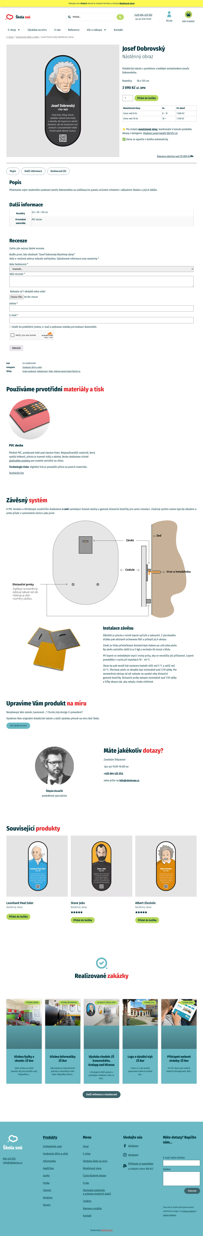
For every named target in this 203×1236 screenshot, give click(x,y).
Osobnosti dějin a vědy (27, 37)
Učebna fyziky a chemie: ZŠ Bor (24, 1059)
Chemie (47, 1190)
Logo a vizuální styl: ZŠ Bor (140, 1059)
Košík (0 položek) (188, 21)
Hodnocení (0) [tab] (58, 171)
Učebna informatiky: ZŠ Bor (63, 1059)
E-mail (13, 315)
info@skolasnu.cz (129, 780)
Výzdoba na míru (37, 30)
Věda (51, 371)
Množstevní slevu (126, 3)
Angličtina (48, 1168)
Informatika (49, 1161)
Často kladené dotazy (94, 1175)
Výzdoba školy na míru (95, 1161)
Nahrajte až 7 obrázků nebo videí (27, 291)
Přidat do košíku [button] (18, 916)
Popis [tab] (13, 171)
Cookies (87, 1201)
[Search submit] (120, 17)
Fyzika (46, 1183)
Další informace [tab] (33, 171)
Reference (73, 30)
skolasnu (133, 1145)
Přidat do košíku (146, 98)
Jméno (13, 303)
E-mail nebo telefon (174, 1157)
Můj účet (169, 21)
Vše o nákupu (94, 30)
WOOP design (107, 1230)
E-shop (12, 30)
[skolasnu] (125, 1146)
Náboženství (42, 371)
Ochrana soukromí (188, 1211)
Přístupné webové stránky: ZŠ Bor (179, 1059)
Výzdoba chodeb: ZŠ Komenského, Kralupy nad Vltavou (101, 1061)
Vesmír (47, 1205)
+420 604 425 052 (143, 15)
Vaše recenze (17, 274)
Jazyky (46, 1175)
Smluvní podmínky (169, 1215)
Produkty (50, 1137)
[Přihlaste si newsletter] (125, 1166)
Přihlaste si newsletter (141, 1163)
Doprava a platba (92, 1208)
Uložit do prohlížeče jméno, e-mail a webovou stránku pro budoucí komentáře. (54, 327)
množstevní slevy (148, 129)
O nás (57, 30)
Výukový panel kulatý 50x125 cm (160, 133)
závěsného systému (19, 460)
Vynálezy (47, 1197)
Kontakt (118, 30)
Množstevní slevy (92, 1168)
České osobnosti (29, 371)
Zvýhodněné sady (52, 1146)
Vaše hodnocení (18, 264)
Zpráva (166, 1169)
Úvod (86, 1146)
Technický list (16, 473)
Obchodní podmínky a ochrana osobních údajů (97, 1192)
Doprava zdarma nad (173, 156)
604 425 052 (9, 1158)
